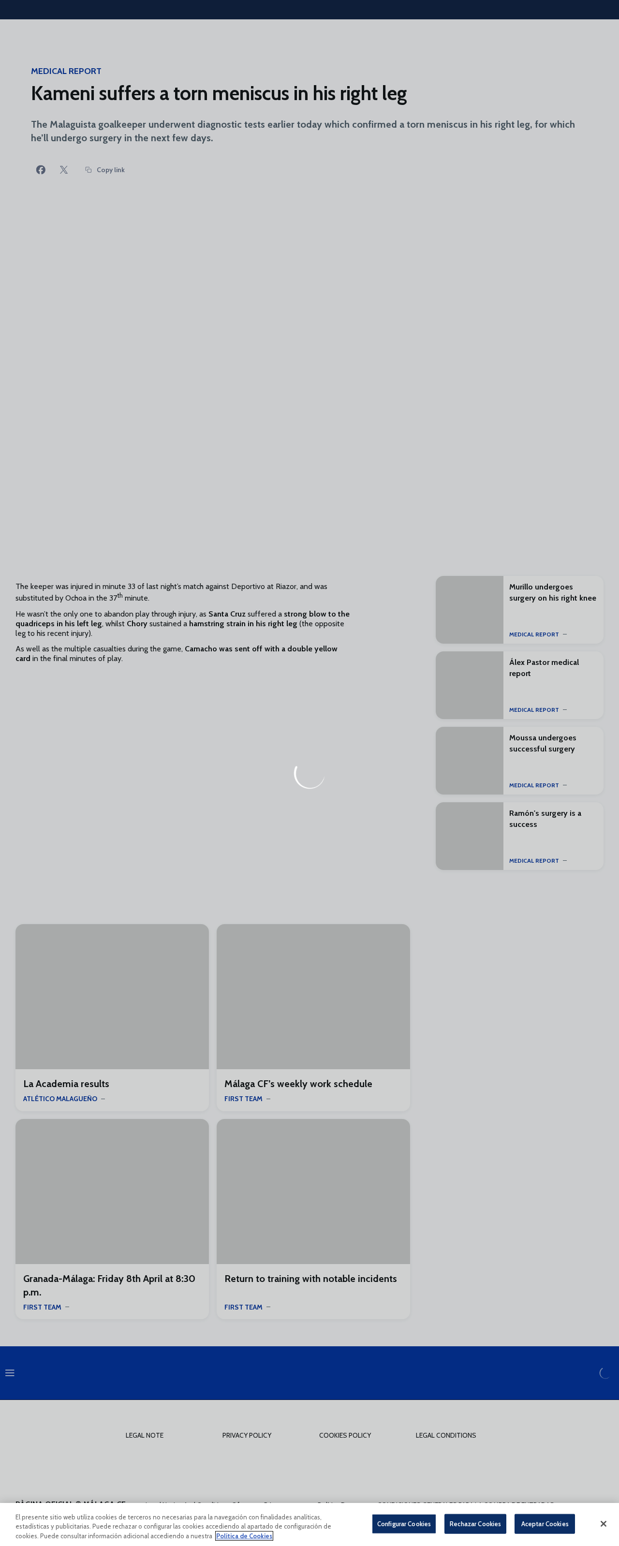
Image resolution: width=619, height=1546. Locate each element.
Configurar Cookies (404, 1523)
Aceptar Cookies (545, 1523)
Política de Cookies (244, 1536)
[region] (309, 1524)
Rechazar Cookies (475, 1523)
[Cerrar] (603, 1523)
